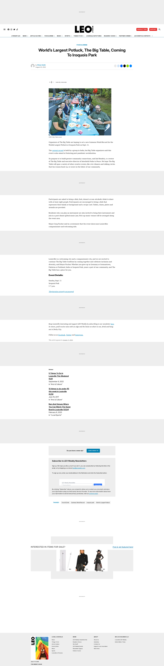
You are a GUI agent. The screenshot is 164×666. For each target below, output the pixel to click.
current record (57, 150)
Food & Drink (49, 36)
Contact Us (97, 644)
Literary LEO (15, 36)
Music (59, 36)
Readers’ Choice (109, 36)
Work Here (97, 648)
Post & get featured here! (123, 547)
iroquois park (90, 502)
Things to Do (78, 36)
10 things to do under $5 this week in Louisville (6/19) (59, 391)
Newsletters (142, 29)
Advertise (96, 642)
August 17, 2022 (68, 340)
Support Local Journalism (100, 646)
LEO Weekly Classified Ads (80, 639)
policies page (93, 493)
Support (153, 29)
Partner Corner (125, 36)
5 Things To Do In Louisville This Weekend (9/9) (59, 376)
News (25, 36)
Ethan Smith (41, 65)
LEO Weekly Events (78, 646)
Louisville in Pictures (93, 36)
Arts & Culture (35, 36)
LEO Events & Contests (142, 36)
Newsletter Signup (78, 648)
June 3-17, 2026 (35, 661)
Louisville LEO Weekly (120, 639)
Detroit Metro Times (120, 642)
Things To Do (55, 642)
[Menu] (4, 29)
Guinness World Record (78, 502)
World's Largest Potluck (103, 502)
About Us (96, 639)
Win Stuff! (75, 644)
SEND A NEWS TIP (93, 450)
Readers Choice (77, 642)
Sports (67, 36)
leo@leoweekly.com (79, 468)
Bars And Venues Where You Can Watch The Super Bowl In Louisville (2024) (60, 407)
